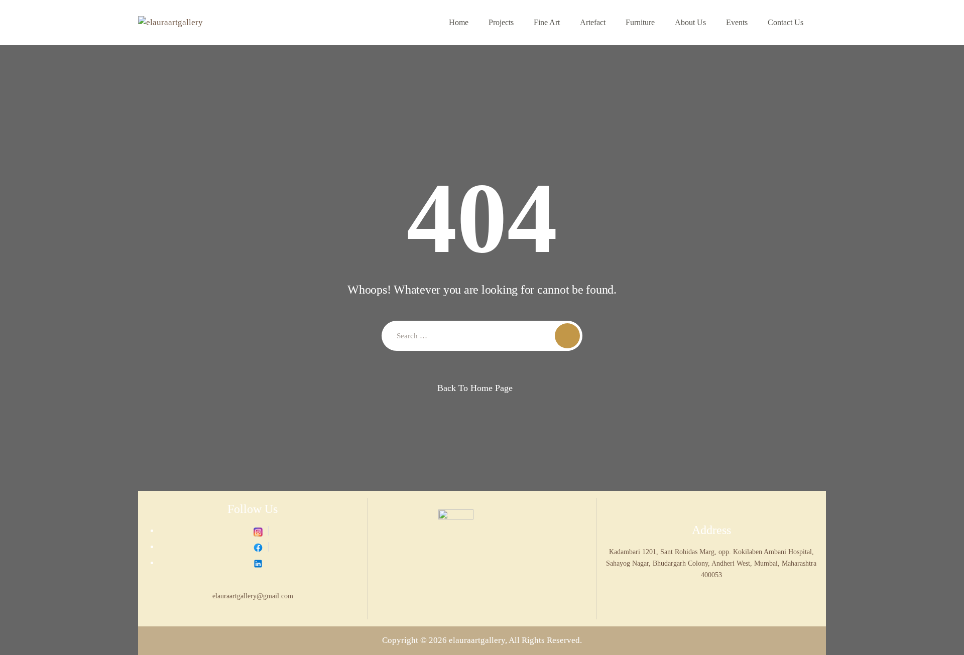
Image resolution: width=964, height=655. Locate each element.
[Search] (567, 335)
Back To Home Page (475, 388)
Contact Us (785, 22)
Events (737, 22)
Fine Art (547, 22)
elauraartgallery (477, 640)
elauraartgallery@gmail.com (252, 596)
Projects (501, 22)
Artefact (593, 22)
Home (458, 22)
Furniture (640, 22)
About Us (690, 22)
